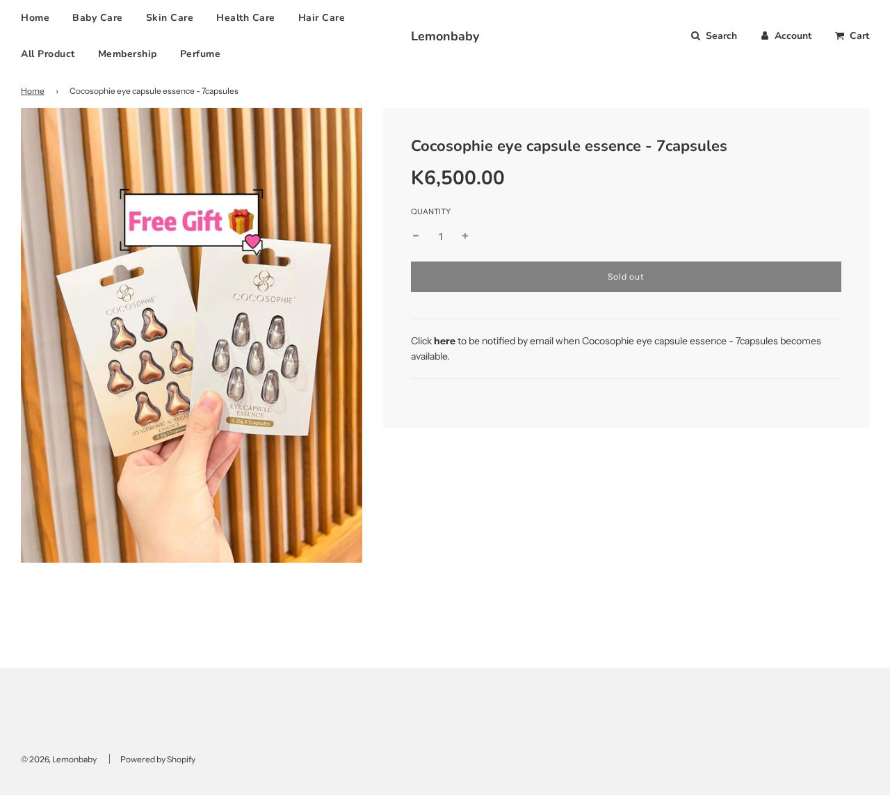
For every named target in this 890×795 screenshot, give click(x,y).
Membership (127, 54)
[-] (416, 236)
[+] (465, 236)
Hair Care (322, 17)
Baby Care (97, 17)
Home (35, 17)
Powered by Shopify (157, 759)
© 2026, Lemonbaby (59, 759)
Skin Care (170, 17)
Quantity (431, 211)
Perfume (200, 54)
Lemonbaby (445, 36)
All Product (48, 54)
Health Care (245, 17)
